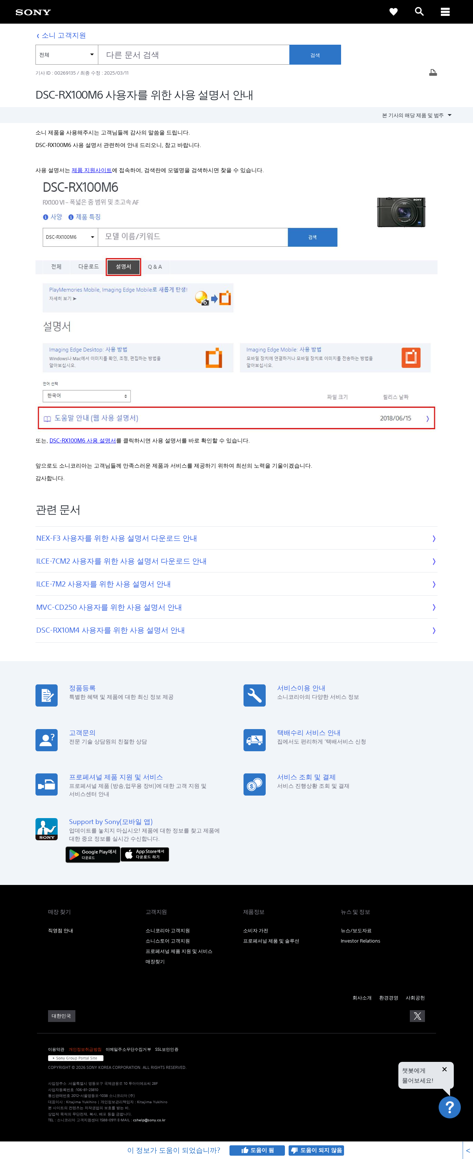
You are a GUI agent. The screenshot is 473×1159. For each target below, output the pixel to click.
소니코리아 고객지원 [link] (168, 930)
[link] (33, 12)
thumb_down (294, 1150)
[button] (458, 1127)
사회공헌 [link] (415, 998)
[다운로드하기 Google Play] (95, 854)
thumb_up (244, 1150)
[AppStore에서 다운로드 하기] (144, 854)
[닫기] (444, 1070)
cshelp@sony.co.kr (149, 1120)
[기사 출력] (433, 73)
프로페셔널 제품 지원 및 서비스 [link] (179, 951)
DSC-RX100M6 (83, 440)
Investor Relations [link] (360, 941)
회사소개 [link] (362, 998)
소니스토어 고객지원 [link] (168, 941)
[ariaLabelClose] (445, 12)
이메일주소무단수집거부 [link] (128, 1049)
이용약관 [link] (56, 1049)
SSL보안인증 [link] (166, 1049)
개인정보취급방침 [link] (85, 1049)
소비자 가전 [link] (255, 930)
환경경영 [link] (388, 998)
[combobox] (162, 55)
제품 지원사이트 (92, 170)
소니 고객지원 (64, 35)
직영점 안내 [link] (60, 930)
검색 (315, 55)
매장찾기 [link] (155, 961)
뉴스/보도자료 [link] (356, 930)
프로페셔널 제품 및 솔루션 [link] (271, 941)
